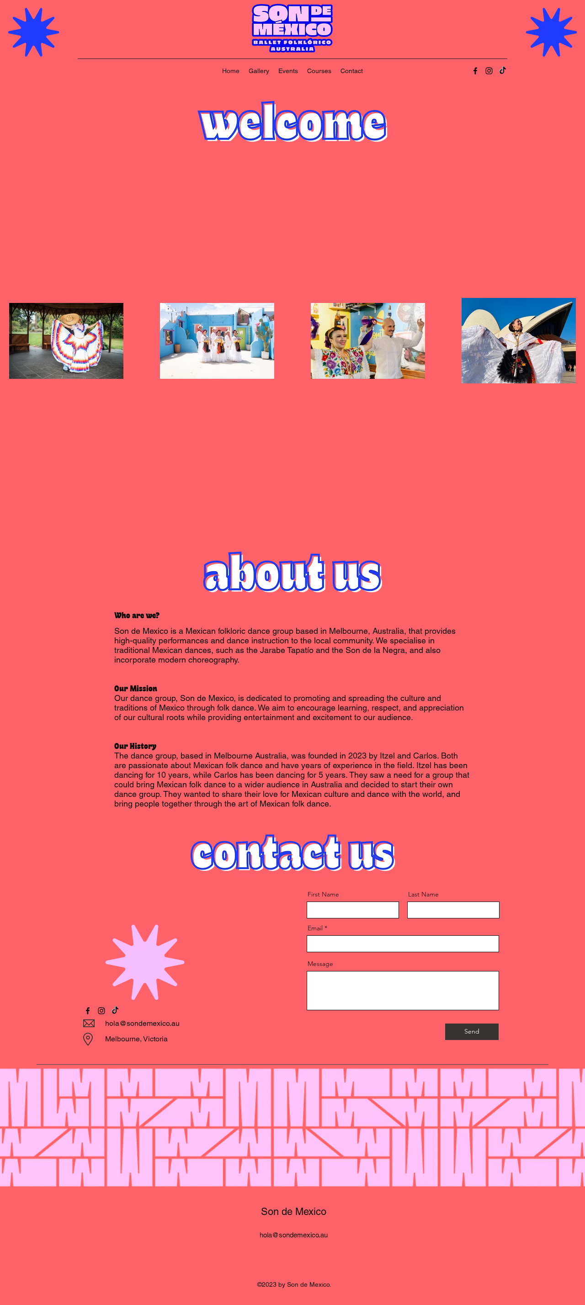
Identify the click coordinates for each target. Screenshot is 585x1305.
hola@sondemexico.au (142, 1023)
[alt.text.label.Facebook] (475, 70)
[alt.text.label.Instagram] (489, 70)
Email (315, 928)
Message (320, 963)
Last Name (423, 894)
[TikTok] (502, 70)
